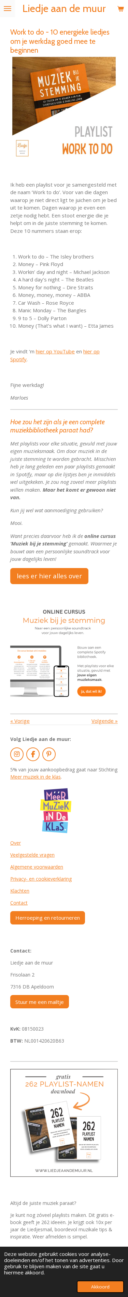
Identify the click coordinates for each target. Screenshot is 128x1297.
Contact (19, 902)
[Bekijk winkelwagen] (120, 8)
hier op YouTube (55, 351)
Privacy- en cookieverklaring (41, 879)
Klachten (19, 890)
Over (15, 843)
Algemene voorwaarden (36, 867)
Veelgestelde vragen (32, 855)
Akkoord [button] (100, 1287)
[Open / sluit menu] (7, 8)
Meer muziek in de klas (35, 776)
